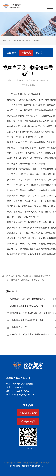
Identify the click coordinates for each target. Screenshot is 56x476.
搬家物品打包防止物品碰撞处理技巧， (28, 299)
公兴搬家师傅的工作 (19, 327)
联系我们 (29, 421)
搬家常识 (40, 52)
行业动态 (36, 41)
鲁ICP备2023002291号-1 (34, 466)
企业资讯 (11, 52)
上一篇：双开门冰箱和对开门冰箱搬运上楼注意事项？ (27, 275)
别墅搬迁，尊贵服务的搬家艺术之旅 (26, 306)
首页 (14, 41)
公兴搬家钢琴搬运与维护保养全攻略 (26, 320)
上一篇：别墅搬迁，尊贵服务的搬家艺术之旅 (23, 280)
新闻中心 (24, 41)
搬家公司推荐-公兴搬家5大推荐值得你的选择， (31, 334)
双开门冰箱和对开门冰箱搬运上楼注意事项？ (31, 313)
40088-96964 (29, 412)
